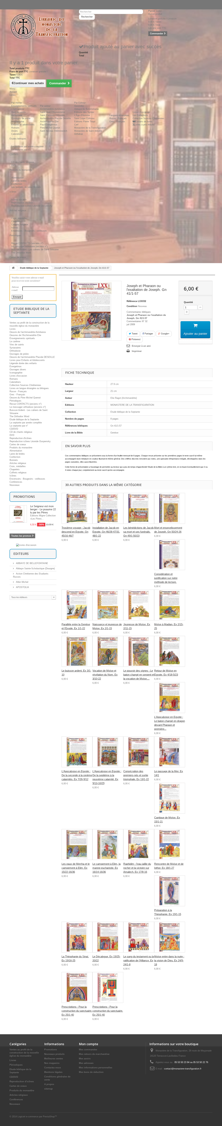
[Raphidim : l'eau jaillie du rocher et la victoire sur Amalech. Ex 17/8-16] (138, 844)
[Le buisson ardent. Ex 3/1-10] (77, 651)
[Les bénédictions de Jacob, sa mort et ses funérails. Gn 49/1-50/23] (138, 508)
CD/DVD (14, 429)
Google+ (164, 333)
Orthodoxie (16, 115)
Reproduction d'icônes (22, 202)
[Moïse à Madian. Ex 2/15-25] (169, 605)
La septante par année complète (27, 146)
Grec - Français (117, 121)
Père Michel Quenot (50, 127)
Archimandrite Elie (49, 121)
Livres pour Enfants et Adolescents (27, 360)
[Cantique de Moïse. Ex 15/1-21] (169, 798)
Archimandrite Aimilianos (52, 109)
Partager (148, 333)
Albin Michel (21, 582)
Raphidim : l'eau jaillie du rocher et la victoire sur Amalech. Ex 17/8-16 (137, 867)
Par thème (16, 102)
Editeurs (21, 554)
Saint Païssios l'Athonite (52, 115)
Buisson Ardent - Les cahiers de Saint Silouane (35, 249)
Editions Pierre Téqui (84, 121)
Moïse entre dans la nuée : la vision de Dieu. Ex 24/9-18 (169, 960)
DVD (13, 165)
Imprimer (137, 351)
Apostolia (79, 106)
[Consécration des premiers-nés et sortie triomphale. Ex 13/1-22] (138, 751)
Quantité (188, 302)
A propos (49, 1084)
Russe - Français (118, 118)
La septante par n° (20, 149)
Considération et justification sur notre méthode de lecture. (165, 578)
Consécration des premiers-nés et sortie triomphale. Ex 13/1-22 (136, 775)
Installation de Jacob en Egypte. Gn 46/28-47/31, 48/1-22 (106, 531)
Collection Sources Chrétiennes (148, 118)
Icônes (14, 227)
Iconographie (17, 121)
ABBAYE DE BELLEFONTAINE (31, 563)
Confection (16, 184)
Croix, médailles (19, 218)
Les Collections (140, 115)
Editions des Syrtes (84, 112)
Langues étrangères (119, 115)
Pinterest (135, 339)
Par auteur (45, 106)
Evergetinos (16, 366)
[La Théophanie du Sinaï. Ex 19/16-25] (77, 937)
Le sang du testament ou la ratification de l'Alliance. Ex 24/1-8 (138, 960)
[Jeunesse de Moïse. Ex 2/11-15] (138, 605)
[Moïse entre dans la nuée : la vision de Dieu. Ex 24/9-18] (169, 937)
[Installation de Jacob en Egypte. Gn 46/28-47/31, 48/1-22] (107, 508)
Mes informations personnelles (95, 1067)
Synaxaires (15, 347)
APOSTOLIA (22, 587)
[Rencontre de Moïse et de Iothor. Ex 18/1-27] (169, 844)
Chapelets (16, 221)
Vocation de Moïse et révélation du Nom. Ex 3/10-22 (105, 674)
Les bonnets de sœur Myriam (26, 187)
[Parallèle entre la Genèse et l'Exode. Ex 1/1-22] (77, 605)
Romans (15, 127)
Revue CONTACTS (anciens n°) (27, 243)
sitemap (48, 1088)
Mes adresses (86, 1063)
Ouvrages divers (18, 369)
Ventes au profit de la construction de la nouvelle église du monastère (24, 1052)
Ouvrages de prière (20, 118)
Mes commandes (88, 1049)
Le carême (15, 341)
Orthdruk (78, 134)
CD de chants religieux (22, 162)
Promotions (24, 496)
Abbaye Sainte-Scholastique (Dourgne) (35, 568)
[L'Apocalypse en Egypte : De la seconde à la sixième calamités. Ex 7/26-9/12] (77, 751)
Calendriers (17, 134)
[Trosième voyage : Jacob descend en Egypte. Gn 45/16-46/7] (77, 508)
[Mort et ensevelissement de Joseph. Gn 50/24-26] (169, 508)
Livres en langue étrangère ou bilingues (29, 388)
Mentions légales (53, 1072)
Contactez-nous (17, 4)
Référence (132, 301)
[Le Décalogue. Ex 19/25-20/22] (107, 937)
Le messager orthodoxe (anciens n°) (29, 246)
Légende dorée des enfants (23, 363)
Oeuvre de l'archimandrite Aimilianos (28, 332)
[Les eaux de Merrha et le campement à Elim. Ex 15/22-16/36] (77, 844)
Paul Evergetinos (48, 124)
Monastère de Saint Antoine (88, 131)
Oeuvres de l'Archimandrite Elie (25, 335)
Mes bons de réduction (91, 1072)
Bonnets (14, 460)
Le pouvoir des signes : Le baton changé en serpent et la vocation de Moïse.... (138, 674)
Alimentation (17, 177)
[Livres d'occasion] (26, 545)
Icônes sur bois (19, 199)
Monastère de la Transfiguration (90, 127)
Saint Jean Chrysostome (52, 112)
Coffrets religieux (19, 224)
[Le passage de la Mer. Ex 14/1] (169, 751)
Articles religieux (18, 463)
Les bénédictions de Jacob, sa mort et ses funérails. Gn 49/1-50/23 (138, 531)
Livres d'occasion (141, 112)
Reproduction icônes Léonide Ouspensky (31, 205)
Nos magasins (51, 1063)
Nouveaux (15, 485)
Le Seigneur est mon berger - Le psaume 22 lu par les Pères (43, 509)
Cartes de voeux (18, 444)
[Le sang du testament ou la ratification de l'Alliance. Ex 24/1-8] (138, 937)
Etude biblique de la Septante (34, 268)
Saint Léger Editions (84, 118)
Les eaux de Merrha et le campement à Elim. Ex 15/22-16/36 (76, 867)
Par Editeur (80, 102)
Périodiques (15, 400)
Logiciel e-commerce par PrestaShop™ (37, 1116)
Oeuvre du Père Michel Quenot (25, 397)
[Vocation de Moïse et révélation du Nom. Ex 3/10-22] (107, 651)
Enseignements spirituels (24, 106)
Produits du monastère (21, 447)
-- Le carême (17, 109)
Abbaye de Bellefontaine (86, 109)
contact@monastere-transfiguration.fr (182, 1068)
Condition (132, 306)
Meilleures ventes (53, 1058)
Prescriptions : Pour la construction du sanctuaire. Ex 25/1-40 (77, 1010)
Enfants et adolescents (23, 124)
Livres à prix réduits (144, 124)
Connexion (15, 1)
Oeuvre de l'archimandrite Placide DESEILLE (32, 357)
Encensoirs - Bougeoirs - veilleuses (29, 230)
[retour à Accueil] (13, 268)
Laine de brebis (19, 181)
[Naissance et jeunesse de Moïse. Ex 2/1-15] (107, 605)
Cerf (76, 124)
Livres (13, 329)
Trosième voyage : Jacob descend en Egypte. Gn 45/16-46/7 (76, 531)
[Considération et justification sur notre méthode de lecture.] (169, 554)
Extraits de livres (143, 121)
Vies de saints (18, 112)
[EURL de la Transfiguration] (42, 26)
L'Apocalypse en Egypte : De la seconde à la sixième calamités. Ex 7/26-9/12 (77, 775)
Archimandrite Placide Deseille (55, 118)
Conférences (16, 482)
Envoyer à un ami (141, 346)
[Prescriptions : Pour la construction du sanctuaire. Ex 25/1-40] (77, 987)
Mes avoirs (85, 1058)
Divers (14, 131)
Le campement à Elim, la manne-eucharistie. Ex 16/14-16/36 (106, 867)
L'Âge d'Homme (82, 115)
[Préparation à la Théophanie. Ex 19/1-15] (169, 890)
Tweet (134, 333)
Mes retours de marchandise (94, 1054)
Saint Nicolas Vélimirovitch (53, 131)
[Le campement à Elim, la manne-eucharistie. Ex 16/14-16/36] (107, 844)
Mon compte (88, 1044)
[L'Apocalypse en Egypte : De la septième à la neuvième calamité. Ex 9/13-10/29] (107, 751)
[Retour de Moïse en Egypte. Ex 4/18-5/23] (169, 651)
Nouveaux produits (54, 1054)
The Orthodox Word (21, 252)
